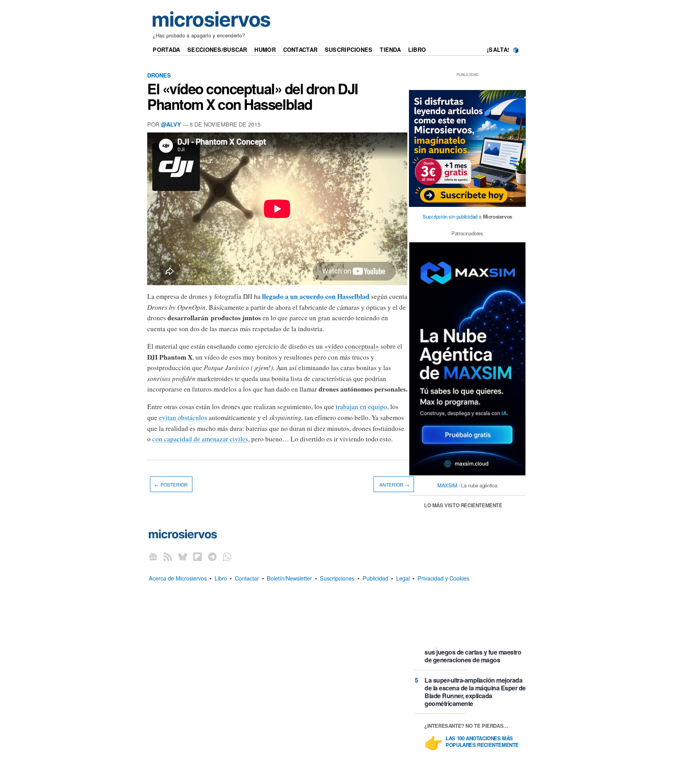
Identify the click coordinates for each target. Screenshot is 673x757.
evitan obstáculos (183, 417)
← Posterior (171, 484)
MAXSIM (447, 485)
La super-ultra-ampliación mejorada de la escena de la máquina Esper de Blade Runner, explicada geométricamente (475, 692)
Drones (159, 75)
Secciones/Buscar (217, 49)
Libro (417, 49)
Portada (166, 49)
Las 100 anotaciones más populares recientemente (482, 741)
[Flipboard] (197, 556)
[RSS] (168, 556)
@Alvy (171, 124)
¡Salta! (498, 49)
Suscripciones (349, 49)
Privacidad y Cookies (443, 578)
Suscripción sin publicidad (450, 216)
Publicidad (375, 578)
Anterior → (393, 484)
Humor (264, 49)
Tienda (390, 49)
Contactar (300, 49)
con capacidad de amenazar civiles (200, 438)
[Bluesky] (182, 556)
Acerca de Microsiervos (178, 578)
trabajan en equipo (361, 406)
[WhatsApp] (227, 556)
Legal (403, 578)
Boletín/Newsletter (289, 578)
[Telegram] (212, 556)
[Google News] (153, 556)
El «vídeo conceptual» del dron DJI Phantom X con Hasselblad (252, 96)
